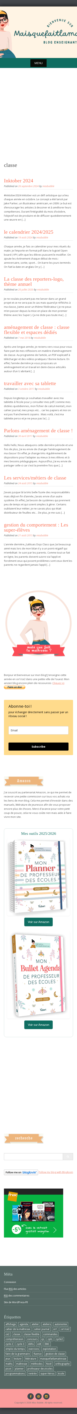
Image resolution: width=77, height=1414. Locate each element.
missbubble (48, 186)
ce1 (55, 1329)
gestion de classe (55, 1353)
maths (9, 1363)
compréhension (14, 1339)
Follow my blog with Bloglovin (56, 1172)
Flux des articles (15, 1289)
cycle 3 (20, 1344)
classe (16, 1334)
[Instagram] (46, 1396)
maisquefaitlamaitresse (53, 1358)
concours (32, 1339)
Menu (38, 63)
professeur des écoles (40, 1368)
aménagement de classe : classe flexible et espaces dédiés (36, 329)
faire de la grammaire (18, 1353)
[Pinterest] (38, 1396)
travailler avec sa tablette (30, 383)
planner (19, 1368)
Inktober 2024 (18, 181)
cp (42, 1339)
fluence (38, 1353)
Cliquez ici (58, 683)
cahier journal (41, 1329)
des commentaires (16, 1295)
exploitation (49, 1349)
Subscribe (38, 746)
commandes (50, 1334)
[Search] (68, 1156)
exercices (33, 1349)
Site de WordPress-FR (16, 1302)
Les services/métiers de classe (35, 478)
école (61, 1373)
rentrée (32, 1373)
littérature (30, 1358)
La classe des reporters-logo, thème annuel (34, 281)
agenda (24, 1324)
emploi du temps (15, 1349)
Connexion (10, 1282)
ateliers (47, 1324)
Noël (49, 1363)
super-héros (47, 1373)
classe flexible (31, 1334)
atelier (35, 1324)
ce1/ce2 (65, 1329)
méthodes (36, 1363)
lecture (18, 1358)
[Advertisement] (38, 120)
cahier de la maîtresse (18, 1329)
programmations (15, 1373)
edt (39, 1344)
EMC (47, 1344)
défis (31, 1344)
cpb (50, 1339)
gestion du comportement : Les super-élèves (36, 527)
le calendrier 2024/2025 (28, 232)
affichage (11, 1324)
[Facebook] (30, 1396)
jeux (8, 1358)
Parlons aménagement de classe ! (38, 430)
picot (8, 1368)
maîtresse (21, 1363)
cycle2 (59, 1339)
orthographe (62, 1363)
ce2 (7, 1334)
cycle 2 (9, 1344)
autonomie (61, 1324)
